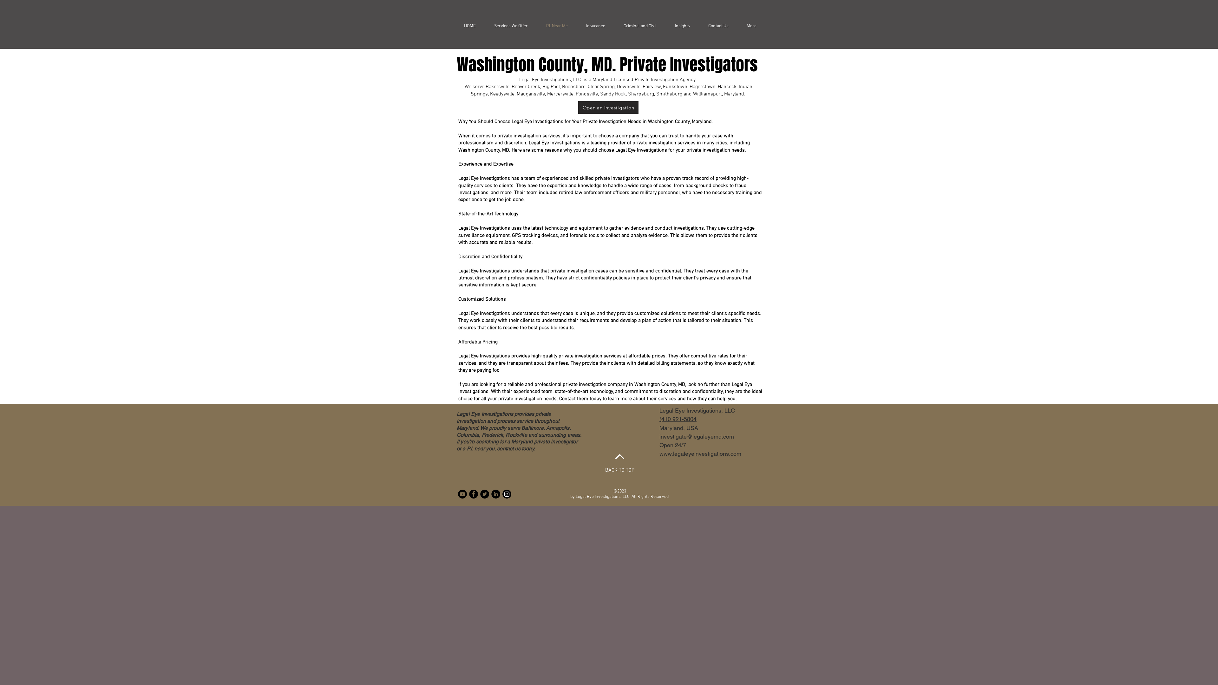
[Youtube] (462, 494)
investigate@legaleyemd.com (696, 436)
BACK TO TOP (619, 470)
